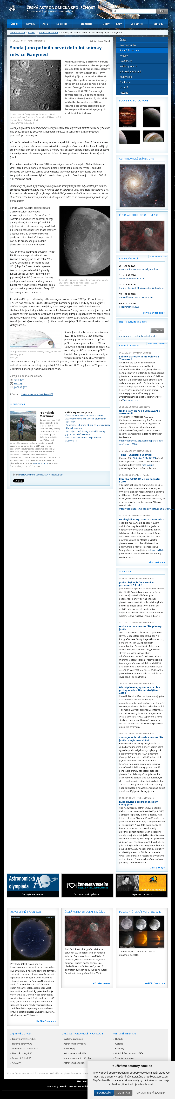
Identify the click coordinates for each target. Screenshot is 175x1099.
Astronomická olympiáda (25, 1048)
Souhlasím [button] (104, 1092)
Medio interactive (70, 1086)
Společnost (137, 23)
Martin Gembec (143, 352)
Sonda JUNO (42, 474)
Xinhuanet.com (130, 400)
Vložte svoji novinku (157, 343)
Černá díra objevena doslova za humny (84, 415)
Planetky (119, 1048)
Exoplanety (126, 61)
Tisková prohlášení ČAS (24, 1038)
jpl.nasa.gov (20, 387)
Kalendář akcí (128, 258)
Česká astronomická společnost (31, 1073)
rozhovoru (147, 464)
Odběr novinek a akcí (133, 322)
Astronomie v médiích (75, 1053)
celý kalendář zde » (154, 312)
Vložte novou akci (158, 256)
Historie (124, 92)
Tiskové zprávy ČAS (22, 1043)
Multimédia (126, 76)
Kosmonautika (128, 45)
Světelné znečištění (130, 71)
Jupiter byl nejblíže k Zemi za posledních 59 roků (136, 584)
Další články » (157, 867)
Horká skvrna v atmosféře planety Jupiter (140, 628)
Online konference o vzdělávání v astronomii (139, 412)
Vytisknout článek (102, 41)
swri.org (18, 383)
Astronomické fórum (74, 1062)
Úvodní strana (17, 32)
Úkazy (123, 39)
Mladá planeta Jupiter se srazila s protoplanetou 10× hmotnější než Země (139, 690)
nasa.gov (19, 379)
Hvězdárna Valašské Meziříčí (37, 394)
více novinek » (157, 562)
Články (14, 23)
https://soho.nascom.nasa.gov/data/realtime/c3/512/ (146, 508)
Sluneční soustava (48, 32)
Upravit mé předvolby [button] (151, 1092)
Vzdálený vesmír (128, 66)
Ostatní (124, 87)
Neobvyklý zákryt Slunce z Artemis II (141, 519)
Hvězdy (124, 55)
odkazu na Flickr (156, 550)
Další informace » (46, 1021)
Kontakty (158, 23)
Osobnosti (125, 82)
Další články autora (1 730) (78, 412)
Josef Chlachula (143, 450)
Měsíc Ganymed (27, 474)
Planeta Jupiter (56, 474)
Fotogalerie (85, 23)
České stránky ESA (21, 1058)
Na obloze (61, 23)
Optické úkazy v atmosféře (129, 1053)
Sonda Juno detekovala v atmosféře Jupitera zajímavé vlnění (141, 739)
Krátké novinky (129, 345)
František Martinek (36, 40)
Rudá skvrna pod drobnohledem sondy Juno (138, 803)
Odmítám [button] (124, 1092)
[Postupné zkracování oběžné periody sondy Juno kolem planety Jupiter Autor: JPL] (35, 347)
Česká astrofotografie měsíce (139, 215)
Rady (119, 23)
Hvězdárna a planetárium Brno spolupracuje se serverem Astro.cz (84, 1073)
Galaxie (119, 1043)
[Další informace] (33, 938)
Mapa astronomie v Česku (77, 1058)
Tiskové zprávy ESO (22, 1053)
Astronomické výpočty (75, 1043)
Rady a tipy (69, 1048)
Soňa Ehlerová (143, 406)
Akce (45, 23)
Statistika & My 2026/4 (144, 458)
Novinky (30, 23)
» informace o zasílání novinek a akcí (138, 336)
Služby (106, 23)
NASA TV (16, 1062)
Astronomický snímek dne (136, 158)
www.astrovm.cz (40, 463)
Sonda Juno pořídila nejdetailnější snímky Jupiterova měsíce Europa (85, 433)
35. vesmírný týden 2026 (25, 911)
